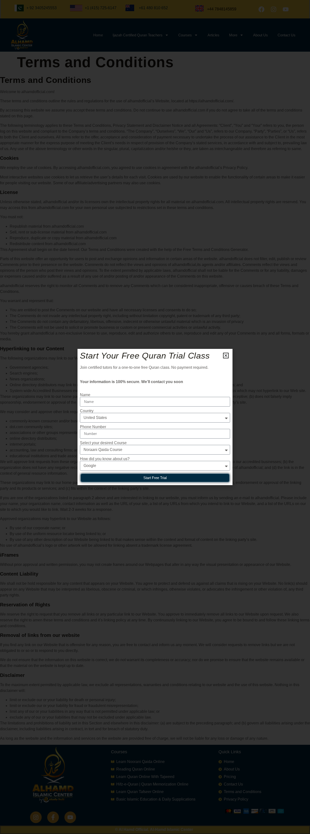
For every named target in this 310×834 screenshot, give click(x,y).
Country (86, 411)
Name (85, 395)
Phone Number (93, 427)
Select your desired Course (103, 443)
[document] (155, 417)
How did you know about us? (105, 459)
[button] (226, 355)
